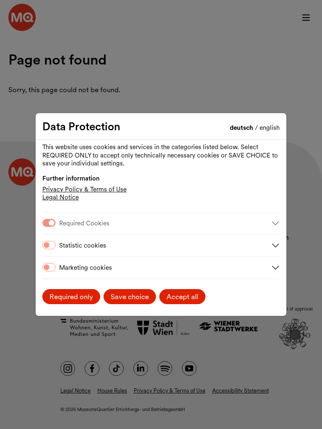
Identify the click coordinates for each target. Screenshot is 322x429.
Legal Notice (60, 197)
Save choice (130, 296)
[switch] (49, 245)
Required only (71, 296)
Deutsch (242, 128)
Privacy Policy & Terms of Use (84, 189)
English (270, 128)
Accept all (182, 296)
